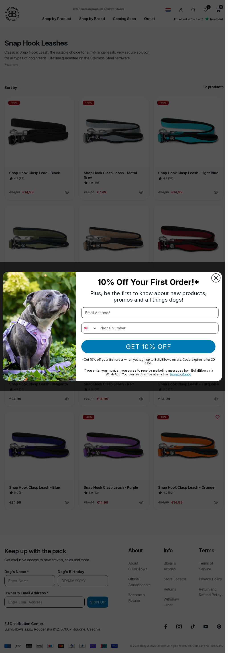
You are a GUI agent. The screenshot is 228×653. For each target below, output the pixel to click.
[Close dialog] (216, 278)
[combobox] (89, 328)
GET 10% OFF (148, 346)
